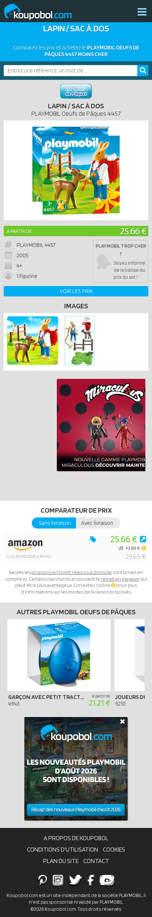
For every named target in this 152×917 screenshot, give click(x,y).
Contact (96, 861)
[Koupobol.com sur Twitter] (76, 880)
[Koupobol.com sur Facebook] (90, 880)
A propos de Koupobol (76, 838)
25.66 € (133, 231)
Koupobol (42, 12)
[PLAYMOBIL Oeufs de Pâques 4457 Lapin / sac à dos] (33, 364)
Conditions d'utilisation (62, 849)
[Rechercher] (142, 70)
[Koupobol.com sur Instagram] (58, 880)
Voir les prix (76, 291)
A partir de (19, 231)
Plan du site (61, 861)
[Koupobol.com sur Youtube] (107, 880)
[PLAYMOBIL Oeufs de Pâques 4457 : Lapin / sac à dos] (76, 170)
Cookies (114, 849)
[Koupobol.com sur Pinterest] (42, 880)
